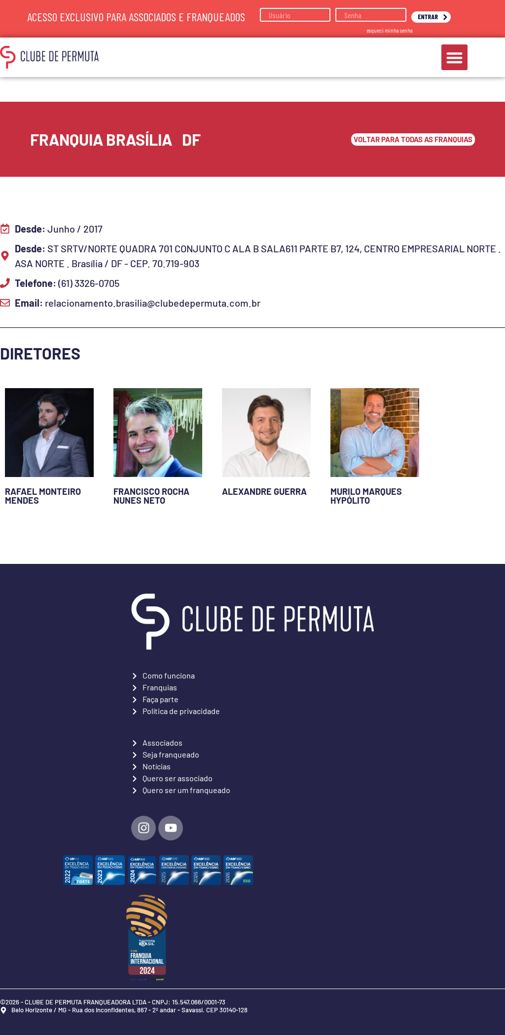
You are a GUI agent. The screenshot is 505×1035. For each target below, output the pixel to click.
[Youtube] (170, 828)
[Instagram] (143, 828)
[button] (454, 57)
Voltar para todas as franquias (413, 139)
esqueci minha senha (389, 30)
